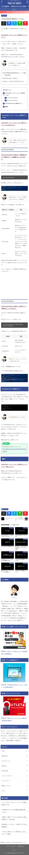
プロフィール (11, 620)
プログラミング (6, 761)
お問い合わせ (21, 846)
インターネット (6, 780)
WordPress (5, 756)
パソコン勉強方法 (5, 6)
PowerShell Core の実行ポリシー (13, 103)
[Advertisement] (12, 286)
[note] (15, 9)
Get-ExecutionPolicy (11, 97)
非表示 (9, 90)
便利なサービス (6, 785)
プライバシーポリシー (11, 846)
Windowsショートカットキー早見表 (18, 6)
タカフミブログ (11, 852)
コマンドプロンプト (7, 775)
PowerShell (4, 15)
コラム (3, 790)
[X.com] (13, 9)
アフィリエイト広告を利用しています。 (14, 12)
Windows (4, 766)
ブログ (3, 751)
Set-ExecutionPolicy (11, 100)
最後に (6, 106)
